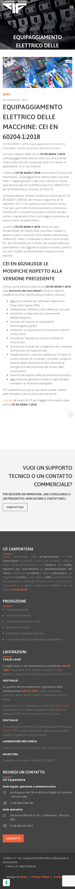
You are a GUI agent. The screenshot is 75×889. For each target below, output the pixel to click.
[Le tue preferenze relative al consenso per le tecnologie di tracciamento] (6, 882)
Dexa (23, 877)
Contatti (13, 838)
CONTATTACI (15, 507)
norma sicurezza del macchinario (38, 148)
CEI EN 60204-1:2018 (15, 144)
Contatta (8, 400)
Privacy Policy (40, 877)
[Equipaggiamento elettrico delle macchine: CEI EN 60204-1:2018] (37, 72)
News (6, 94)
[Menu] (71, 7)
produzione (20, 589)
